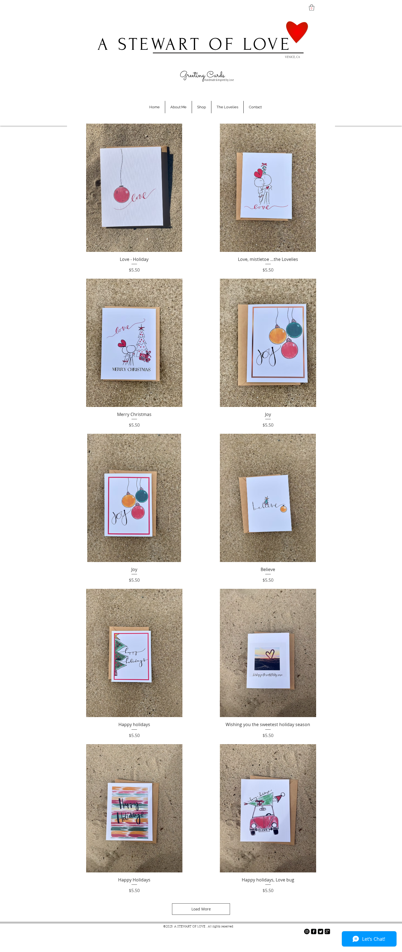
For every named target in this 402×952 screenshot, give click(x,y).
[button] (311, 7)
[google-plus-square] (327, 931)
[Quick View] (134, 188)
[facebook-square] (313, 931)
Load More (201, 909)
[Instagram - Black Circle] (307, 931)
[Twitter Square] (320, 931)
